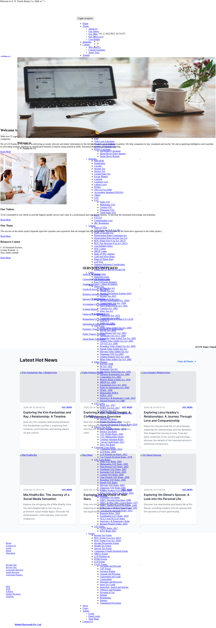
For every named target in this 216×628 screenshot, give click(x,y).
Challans (10, 596)
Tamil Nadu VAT (108, 212)
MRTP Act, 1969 (108, 382)
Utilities (92, 226)
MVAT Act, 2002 (108, 330)
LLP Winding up (102, 556)
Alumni (86, 55)
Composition (106, 579)
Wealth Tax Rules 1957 (111, 422)
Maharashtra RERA (109, 393)
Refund (103, 595)
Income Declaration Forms (106, 543)
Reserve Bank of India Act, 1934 (115, 379)
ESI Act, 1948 (106, 364)
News (85, 605)
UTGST (98, 218)
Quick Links (100, 274)
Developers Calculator (110, 151)
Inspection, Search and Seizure (114, 587)
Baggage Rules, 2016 (110, 513)
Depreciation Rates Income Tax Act (110, 238)
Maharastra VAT (107, 204)
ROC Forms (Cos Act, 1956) (107, 540)
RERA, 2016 (106, 395)
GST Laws (99, 403)
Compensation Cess (103, 220)
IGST (96, 215)
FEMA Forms (100, 559)
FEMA (97, 187)
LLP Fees (98, 262)
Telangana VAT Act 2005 (112, 354)
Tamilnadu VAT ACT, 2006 (113, 335)
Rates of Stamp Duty (104, 259)
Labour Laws (100, 184)
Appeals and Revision (110, 574)
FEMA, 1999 (106, 390)
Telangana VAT (107, 210)
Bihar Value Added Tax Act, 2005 (116, 359)
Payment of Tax (107, 592)
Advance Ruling (107, 571)
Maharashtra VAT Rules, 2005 (114, 464)
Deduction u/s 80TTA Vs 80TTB (109, 269)
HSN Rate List (101, 267)
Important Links (101, 277)
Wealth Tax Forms (102, 546)
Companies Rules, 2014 (111, 449)
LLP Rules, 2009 (108, 452)
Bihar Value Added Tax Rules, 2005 (117, 493)
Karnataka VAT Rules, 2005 (113, 472)
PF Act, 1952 (106, 366)
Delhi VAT (105, 202)
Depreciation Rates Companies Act (110, 235)
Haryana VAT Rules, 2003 (112, 485)
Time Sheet (93, 619)
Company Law (101, 182)
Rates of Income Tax (103, 233)
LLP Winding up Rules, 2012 (113, 454)
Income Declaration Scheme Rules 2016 (118, 424)
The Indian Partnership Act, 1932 (115, 371)
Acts (90, 284)
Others (97, 195)
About (86, 26)
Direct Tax (99, 286)
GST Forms (105, 568)
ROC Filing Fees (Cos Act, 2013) (109, 240)
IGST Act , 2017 (107, 405)
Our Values (93, 31)
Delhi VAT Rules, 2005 (111, 461)
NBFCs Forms (101, 554)
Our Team (93, 34)
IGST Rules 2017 (108, 531)
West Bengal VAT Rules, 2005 (114, 466)
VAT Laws (99, 326)
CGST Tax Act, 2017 (110, 408)
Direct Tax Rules (102, 417)
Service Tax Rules (108, 431)
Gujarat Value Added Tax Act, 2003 (116, 341)
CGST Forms (101, 564)
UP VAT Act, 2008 (109, 343)
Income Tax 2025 (108, 296)
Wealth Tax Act (107, 291)
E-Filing (9, 591)
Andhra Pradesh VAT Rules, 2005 (116, 490)
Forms (91, 533)
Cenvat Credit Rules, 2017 (112, 442)
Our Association (95, 36)
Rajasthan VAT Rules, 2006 (113, 480)
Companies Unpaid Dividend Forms (111, 551)
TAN (8, 589)
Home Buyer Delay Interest (112, 153)
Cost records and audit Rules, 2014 (116, 510)
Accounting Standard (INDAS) (108, 192)
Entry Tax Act (106, 311)
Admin (86, 611)
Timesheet (10, 553)
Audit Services (12, 572)
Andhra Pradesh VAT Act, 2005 (115, 357)
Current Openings (96, 50)
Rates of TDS (100, 227)
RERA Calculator (102, 149)
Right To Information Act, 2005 (114, 387)
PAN (8, 586)
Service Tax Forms (103, 548)
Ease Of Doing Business (105, 282)
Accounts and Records (110, 566)
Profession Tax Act (109, 369)
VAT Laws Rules (102, 459)
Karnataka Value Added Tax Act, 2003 (118, 338)
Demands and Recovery (111, 582)
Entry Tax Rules (107, 444)
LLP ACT (104, 320)
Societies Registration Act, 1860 (115, 374)
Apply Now (94, 52)
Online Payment (13, 594)
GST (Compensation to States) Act (116, 413)
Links (91, 272)
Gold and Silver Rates (104, 256)
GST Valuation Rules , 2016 (113, 429)
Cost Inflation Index (103, 246)
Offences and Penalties (110, 590)
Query (85, 608)
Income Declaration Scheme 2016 (115, 293)
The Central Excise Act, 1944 (113, 306)
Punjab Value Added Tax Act (113, 349)
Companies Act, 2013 (110, 315)
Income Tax (11, 565)
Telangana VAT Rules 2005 (113, 488)
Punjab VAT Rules (108, 482)
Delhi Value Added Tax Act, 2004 (116, 328)
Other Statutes (101, 362)
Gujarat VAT (106, 207)
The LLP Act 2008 (103, 189)
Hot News (67, 407)
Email (8, 550)
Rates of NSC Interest (104, 254)
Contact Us (88, 621)
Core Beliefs (94, 39)
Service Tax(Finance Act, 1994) (114, 300)
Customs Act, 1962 (109, 308)
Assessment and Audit (110, 576)
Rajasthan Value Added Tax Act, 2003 (117, 346)
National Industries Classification (109, 264)
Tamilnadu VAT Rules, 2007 (113, 469)
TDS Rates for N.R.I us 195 (107, 230)
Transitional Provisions (110, 603)
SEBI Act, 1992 (107, 323)
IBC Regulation (101, 223)
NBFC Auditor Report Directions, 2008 (118, 505)
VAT (96, 200)
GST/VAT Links (102, 279)
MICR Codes (100, 251)
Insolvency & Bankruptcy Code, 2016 (117, 398)
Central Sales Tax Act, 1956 (113, 303)
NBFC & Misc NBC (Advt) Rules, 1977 (119, 503)
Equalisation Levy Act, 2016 (113, 385)
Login (91, 613)
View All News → (186, 361)
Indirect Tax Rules (103, 427)
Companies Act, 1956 (110, 318)
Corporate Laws (102, 313)
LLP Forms (99, 561)
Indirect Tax (100, 299)
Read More (5, 220)
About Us (93, 29)
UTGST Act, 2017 (108, 410)
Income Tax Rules (108, 419)
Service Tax (11, 567)
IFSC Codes (100, 248)
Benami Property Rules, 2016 (113, 524)
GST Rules (99, 526)
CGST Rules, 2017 (109, 528)
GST (96, 197)
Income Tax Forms (103, 535)
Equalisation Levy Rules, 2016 (114, 516)
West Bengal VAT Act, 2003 (113, 333)
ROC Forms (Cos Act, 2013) (107, 538)
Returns (103, 600)
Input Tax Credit (107, 584)
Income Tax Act (107, 288)
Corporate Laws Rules (105, 447)
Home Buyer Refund (109, 156)
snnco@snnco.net (107, 36)
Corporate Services (14, 570)
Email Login (94, 616)
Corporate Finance (14, 575)
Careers (86, 44)
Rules (91, 415)
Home (85, 23)
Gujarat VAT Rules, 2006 (112, 474)
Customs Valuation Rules (111, 439)
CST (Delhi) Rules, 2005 (111, 434)
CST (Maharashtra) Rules (112, 437)
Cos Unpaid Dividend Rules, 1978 (116, 457)
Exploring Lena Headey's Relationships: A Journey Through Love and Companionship (168, 416)
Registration (105, 597)
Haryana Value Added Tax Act (114, 351)
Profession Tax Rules (110, 497)
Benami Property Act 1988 (112, 401)
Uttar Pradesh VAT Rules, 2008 (114, 477)
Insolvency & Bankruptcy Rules (115, 521)
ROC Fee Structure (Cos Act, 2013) (111, 243)
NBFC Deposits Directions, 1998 (115, 500)
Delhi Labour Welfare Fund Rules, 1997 (118, 508)
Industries (87, 42)
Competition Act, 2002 (110, 377)
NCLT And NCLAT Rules (112, 518)
